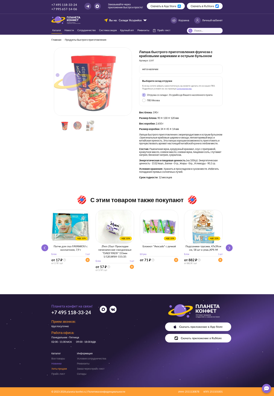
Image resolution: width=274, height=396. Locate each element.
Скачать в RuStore (202, 6)
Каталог (56, 30)
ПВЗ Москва (153, 100)
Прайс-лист (58, 373)
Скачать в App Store (163, 6)
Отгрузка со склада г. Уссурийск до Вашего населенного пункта (179, 95)
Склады (81, 373)
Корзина (184, 20)
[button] (229, 247)
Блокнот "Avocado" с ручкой (159, 246)
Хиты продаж (59, 368)
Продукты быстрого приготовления (85, 39)
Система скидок (108, 30)
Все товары (58, 358)
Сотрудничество (86, 30)
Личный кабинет (212, 20)
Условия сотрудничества (91, 358)
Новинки (56, 363)
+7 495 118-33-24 (64, 5)
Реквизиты (143, 30)
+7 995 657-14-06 (64, 9)
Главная (56, 39)
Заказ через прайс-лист (90, 368)
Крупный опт (127, 30)
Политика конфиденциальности (106, 391)
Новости (69, 30)
